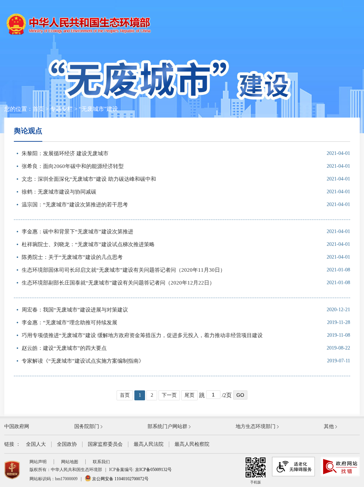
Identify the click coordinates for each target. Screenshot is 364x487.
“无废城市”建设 (98, 109)
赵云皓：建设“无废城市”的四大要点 (64, 348)
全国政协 (67, 444)
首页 (38, 109)
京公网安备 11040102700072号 (120, 478)
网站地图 (69, 461)
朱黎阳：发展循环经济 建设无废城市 (65, 153)
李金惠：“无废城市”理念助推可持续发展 (69, 322)
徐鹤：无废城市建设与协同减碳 (59, 192)
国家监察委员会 (105, 444)
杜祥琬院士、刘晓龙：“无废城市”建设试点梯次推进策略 (88, 244)
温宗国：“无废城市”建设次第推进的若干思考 (75, 204)
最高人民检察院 (192, 444)
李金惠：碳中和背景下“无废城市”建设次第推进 (77, 231)
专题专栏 (61, 109)
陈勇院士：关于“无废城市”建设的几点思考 (72, 257)
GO (240, 395)
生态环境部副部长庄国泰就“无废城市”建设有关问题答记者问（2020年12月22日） (118, 283)
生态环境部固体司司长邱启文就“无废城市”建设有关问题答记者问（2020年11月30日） (123, 270)
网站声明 (38, 461)
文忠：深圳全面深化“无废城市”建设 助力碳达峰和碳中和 (89, 179)
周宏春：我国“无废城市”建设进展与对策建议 (75, 310)
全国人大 (36, 444)
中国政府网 (16, 426)
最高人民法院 (149, 444)
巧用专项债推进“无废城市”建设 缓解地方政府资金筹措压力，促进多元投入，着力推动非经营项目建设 (142, 335)
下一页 (169, 395)
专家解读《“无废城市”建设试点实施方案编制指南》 (83, 361)
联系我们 (101, 461)
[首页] (79, 34)
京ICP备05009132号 (153, 469)
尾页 (189, 395)
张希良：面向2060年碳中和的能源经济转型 (73, 166)
